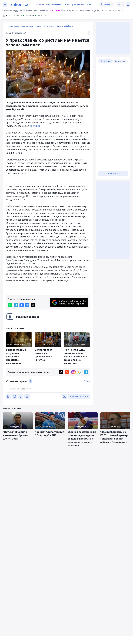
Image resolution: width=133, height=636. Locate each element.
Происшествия (77, 4)
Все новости (49, 26)
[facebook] (21, 305)
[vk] (27, 305)
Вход (88, 381)
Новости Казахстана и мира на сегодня (23, 26)
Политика (40, 4)
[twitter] (33, 305)
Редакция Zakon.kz (65, 26)
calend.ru (34, 125)
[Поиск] (128, 4)
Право (89, 4)
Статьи (66, 4)
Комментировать (79, 396)
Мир (48, 4)
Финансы (56, 4)
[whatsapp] (10, 305)
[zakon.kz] (19, 4)
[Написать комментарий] (48, 388)
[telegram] (16, 305)
